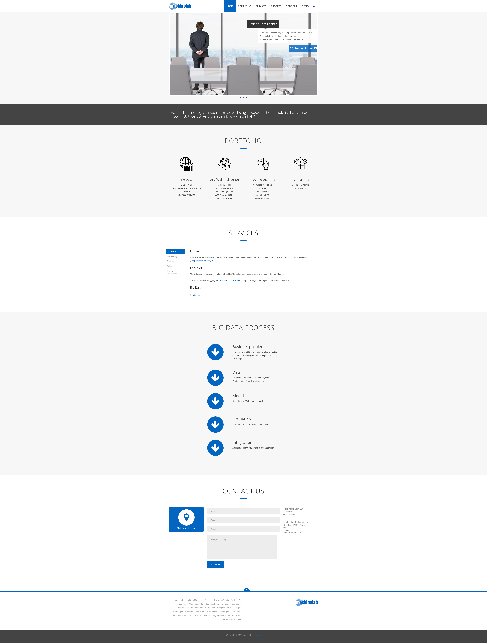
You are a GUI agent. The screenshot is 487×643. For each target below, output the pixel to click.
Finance (170, 261)
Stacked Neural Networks (228, 280)
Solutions (171, 251)
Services (261, 6)
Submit (215, 564)
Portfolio (244, 6)
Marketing (172, 256)
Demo (305, 6)
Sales (169, 266)
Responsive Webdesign (202, 260)
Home (229, 6)
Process (276, 6)
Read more (195, 295)
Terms (258, 635)
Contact (291, 6)
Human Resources (172, 272)
